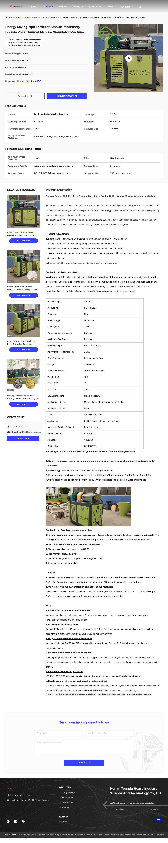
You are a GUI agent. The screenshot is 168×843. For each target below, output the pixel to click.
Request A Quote (66, 96)
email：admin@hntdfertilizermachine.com (29, 800)
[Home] (15, 6)
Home (33, 6)
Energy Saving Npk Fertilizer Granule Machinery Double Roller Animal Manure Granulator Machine (23, 235)
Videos (63, 6)
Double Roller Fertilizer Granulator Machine (75, 694)
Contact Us (95, 6)
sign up (155, 810)
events (112, 6)
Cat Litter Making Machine (139, 694)
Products (48, 6)
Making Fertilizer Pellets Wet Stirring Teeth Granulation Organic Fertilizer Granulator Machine (23, 398)
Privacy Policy (10, 835)
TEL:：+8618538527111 (20, 795)
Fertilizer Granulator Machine (40, 17)
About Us (78, 6)
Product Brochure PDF (29, 81)
